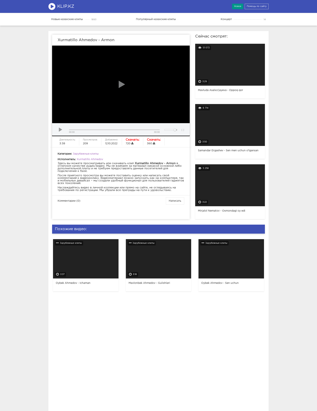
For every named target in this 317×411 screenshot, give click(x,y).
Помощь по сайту (257, 6)
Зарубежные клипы (86, 154)
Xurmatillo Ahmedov (90, 159)
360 (154, 141)
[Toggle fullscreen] (182, 129)
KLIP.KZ (65, 6)
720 (132, 141)
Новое (237, 6)
